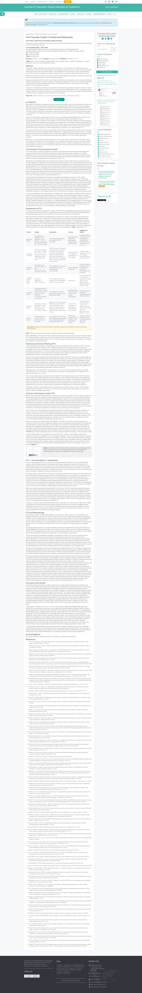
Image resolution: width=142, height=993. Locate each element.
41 (83, 346)
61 (57, 500)
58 (61, 471)
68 (26, 551)
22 (35, 177)
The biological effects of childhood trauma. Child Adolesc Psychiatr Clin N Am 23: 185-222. (64, 913)
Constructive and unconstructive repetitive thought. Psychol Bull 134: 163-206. (59, 850)
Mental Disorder (103, 152)
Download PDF (59, 99)
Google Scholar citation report (106, 75)
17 (62, 158)
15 (32, 135)
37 (54, 339)
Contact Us (59, 1)
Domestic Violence (104, 148)
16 (59, 151)
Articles (73, 14)
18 (63, 158)
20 (56, 168)
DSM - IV (101, 150)
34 (38, 222)
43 (45, 351)
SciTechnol (65, 980)
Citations (89, 14)
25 (46, 180)
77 (58, 602)
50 (44, 389)
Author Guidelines (103, 59)
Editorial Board (43, 14)
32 (49, 218)
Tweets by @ (104, 196)
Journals (59, 965)
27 (62, 193)
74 (57, 571)
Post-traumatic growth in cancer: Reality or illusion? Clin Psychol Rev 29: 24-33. (68, 856)
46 (53, 362)
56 (48, 469)
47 (64, 367)
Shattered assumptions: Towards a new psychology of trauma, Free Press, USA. (62, 863)
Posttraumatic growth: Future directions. (62, 756)
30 (70, 212)
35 (51, 222)
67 (38, 539)
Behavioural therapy (104, 144)
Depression (102, 146)
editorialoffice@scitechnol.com (99, 982)
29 (72, 202)
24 (35, 180)
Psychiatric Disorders (105, 156)
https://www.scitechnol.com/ (98, 984)
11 (61, 127)
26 (26, 184)
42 (85, 346)
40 (46, 341)
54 (43, 410)
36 (77, 225)
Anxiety (101, 140)
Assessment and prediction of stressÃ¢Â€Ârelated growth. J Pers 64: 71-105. (68, 684)
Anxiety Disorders (103, 142)
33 (36, 222)
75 (26, 592)
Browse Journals (42, 1)
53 (35, 407)
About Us (33, 1)
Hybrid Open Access (62, 969)
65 (37, 529)
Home (26, 1)
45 (32, 362)
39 (36, 341)
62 (51, 516)
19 (37, 166)
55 (26, 441)
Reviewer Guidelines (104, 60)
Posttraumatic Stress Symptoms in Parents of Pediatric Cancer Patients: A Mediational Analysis (107, 183)
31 (78, 214)
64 (72, 521)
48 (44, 373)
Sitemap (51, 1)
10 (56, 120)
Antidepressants (103, 138)
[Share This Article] (102, 38)
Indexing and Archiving (99, 14)
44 (66, 354)
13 (82, 127)
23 (37, 177)
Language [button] (67, 1)
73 (47, 566)
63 (72, 518)
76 (57, 593)
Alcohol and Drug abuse (105, 136)
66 (75, 533)
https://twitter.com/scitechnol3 (99, 987)
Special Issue (81, 14)
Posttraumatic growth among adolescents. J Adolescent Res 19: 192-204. (68, 812)
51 (80, 402)
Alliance (79, 969)
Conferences (102, 67)
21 (59, 174)
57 (49, 469)
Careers (59, 972)
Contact (110, 14)
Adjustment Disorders (105, 134)
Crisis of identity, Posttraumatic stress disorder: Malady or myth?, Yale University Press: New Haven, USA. (65, 865)
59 (68, 491)
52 (33, 406)
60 (55, 500)
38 (26, 341)
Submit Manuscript (63, 14)
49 (36, 377)
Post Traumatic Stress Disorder (107, 154)
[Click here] (107, 92)
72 (72, 559)
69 (28, 551)
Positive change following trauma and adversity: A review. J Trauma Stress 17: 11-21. (64, 691)
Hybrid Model (102, 62)
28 (71, 202)
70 (88, 553)
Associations (102, 64)
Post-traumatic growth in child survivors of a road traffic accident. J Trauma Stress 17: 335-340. (67, 781)
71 (26, 559)
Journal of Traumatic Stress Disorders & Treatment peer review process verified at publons (107, 101)
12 (68, 127)
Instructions (52, 14)
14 (30, 135)
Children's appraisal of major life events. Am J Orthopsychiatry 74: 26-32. (61, 827)
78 (72, 622)
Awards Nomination (107, 72)
